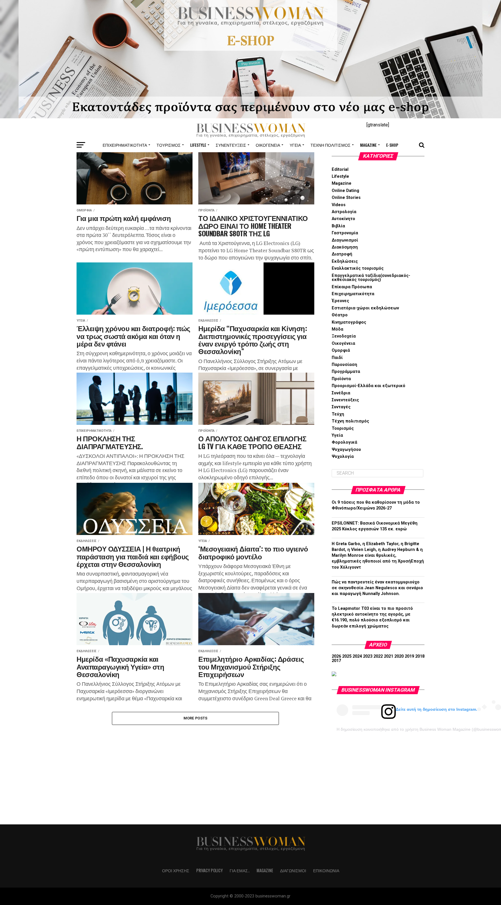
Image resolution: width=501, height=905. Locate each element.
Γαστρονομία (345, 233)
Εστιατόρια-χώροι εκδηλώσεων (365, 308)
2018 (419, 656)
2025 (346, 656)
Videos (339, 204)
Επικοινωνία (326, 870)
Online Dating (345, 190)
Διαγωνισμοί (345, 240)
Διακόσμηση (345, 247)
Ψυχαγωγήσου (346, 449)
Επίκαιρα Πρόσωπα (352, 286)
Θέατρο (340, 315)
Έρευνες (340, 300)
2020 (399, 656)
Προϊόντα (341, 378)
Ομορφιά (341, 350)
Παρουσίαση (344, 364)
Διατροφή (342, 254)
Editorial (340, 169)
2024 (357, 656)
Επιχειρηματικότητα (125, 145)
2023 (367, 656)
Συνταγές (341, 407)
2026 (336, 656)
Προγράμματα (346, 371)
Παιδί (337, 357)
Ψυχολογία (343, 456)
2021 (388, 656)
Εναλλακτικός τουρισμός (358, 268)
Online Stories (346, 197)
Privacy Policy (209, 870)
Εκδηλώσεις (345, 261)
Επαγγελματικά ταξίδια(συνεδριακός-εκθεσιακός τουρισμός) (371, 277)
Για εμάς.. (240, 870)
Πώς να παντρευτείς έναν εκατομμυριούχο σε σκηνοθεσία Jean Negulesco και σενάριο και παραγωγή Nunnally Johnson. (377, 588)
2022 (378, 656)
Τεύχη (338, 414)
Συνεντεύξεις (231, 145)
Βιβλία (338, 226)
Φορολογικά (344, 442)
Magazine (368, 145)
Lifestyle (198, 145)
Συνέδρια (341, 393)
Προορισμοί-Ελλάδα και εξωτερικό (368, 385)
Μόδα (337, 329)
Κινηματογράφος (349, 322)
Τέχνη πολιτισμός (331, 145)
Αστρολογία (344, 211)
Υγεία (295, 145)
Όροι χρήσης (175, 870)
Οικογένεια (268, 145)
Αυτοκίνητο (343, 218)
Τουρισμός (169, 145)
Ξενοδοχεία (344, 336)
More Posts (196, 718)
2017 (336, 660)
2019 (409, 656)
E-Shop (392, 145)
